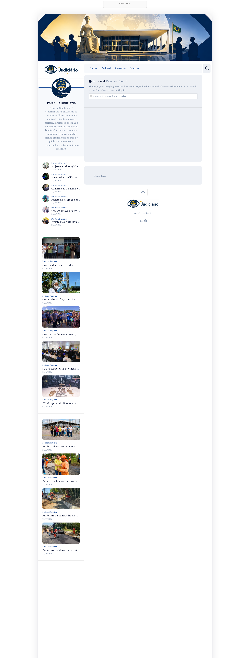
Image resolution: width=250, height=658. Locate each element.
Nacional (106, 68)
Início (93, 68)
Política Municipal (49, 442)
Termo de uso (100, 175)
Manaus (134, 68)
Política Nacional (59, 163)
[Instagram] (141, 220)
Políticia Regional (49, 261)
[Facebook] (145, 220)
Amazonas (120, 68)
